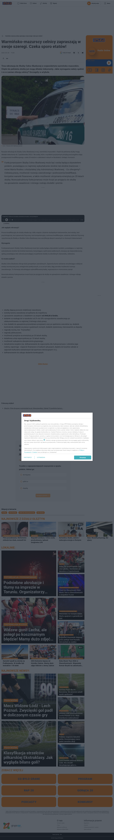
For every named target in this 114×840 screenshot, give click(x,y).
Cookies (34, 452)
